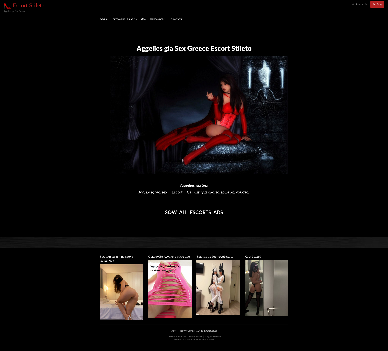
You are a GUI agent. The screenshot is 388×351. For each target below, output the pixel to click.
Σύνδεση (377, 4)
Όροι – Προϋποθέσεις (152, 19)
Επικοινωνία (176, 19)
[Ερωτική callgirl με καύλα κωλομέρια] (121, 292)
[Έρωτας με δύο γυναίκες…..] (218, 287)
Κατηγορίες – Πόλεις (124, 19)
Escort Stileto (28, 5)
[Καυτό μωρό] (266, 288)
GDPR (199, 331)
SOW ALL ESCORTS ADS (194, 212)
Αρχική (103, 19)
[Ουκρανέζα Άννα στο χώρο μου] (170, 289)
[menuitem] (360, 4)
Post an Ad (361, 4)
